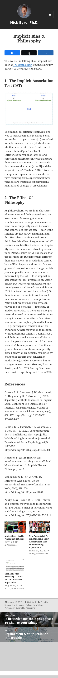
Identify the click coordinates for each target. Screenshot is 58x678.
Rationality (20, 608)
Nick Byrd (31, 602)
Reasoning (30, 608)
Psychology (10, 608)
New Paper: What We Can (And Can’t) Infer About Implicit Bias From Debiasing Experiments (38, 542)
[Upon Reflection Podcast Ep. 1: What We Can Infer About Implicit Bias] (15, 565)
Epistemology (18, 605)
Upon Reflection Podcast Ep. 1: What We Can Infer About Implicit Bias (14, 578)
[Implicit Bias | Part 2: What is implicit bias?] (15, 527)
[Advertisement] (29, 656)
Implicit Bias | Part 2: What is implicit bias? (14, 537)
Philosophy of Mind (33, 605)
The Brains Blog (22, 64)
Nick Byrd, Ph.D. (24, 22)
